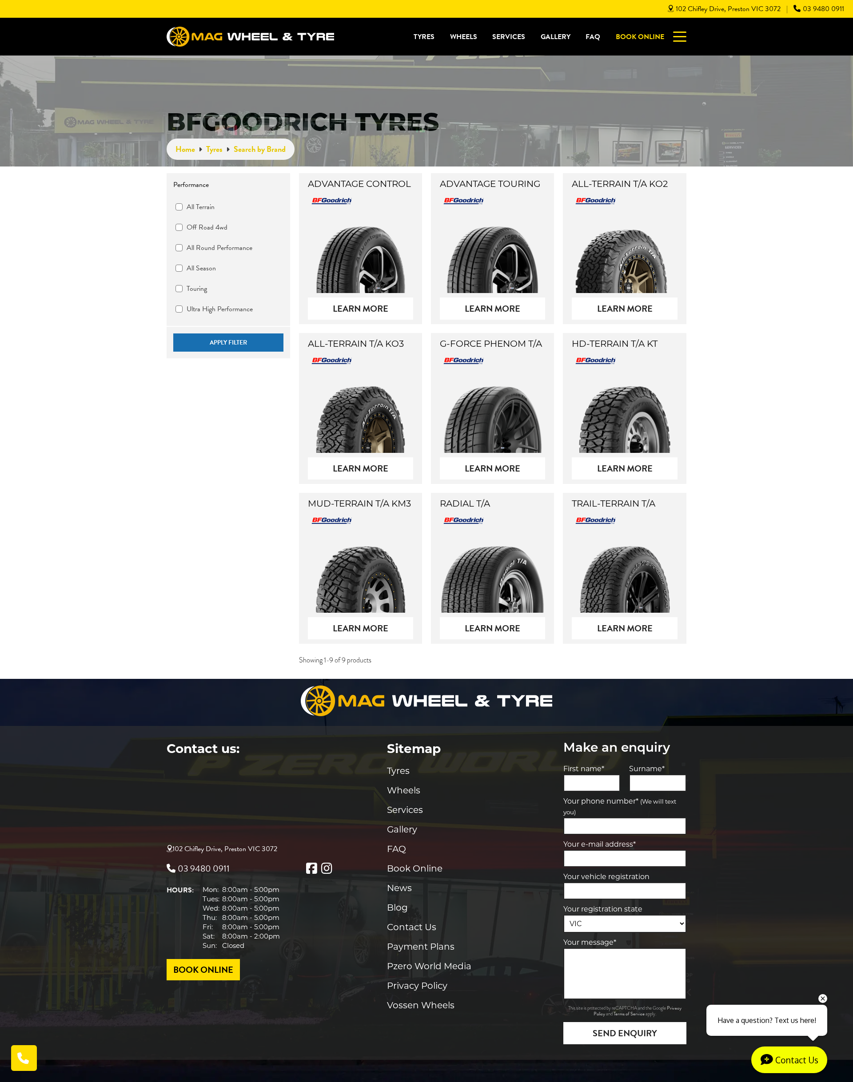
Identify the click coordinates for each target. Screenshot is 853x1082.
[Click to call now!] (24, 1058)
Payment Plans (420, 946)
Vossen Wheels (420, 1005)
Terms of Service (630, 1014)
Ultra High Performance (220, 309)
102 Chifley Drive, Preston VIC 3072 (728, 9)
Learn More (360, 308)
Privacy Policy (417, 985)
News (399, 888)
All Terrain (201, 207)
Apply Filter (228, 342)
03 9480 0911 (823, 9)
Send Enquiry (625, 1033)
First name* (583, 769)
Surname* (647, 769)
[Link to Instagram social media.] (326, 868)
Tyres (424, 37)
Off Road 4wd (207, 227)
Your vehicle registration (606, 876)
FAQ (593, 37)
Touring (197, 288)
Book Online (640, 37)
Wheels (463, 37)
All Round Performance (219, 247)
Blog (397, 907)
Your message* (589, 942)
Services (508, 37)
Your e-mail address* (599, 844)
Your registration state (602, 909)
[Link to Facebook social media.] (311, 868)
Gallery (555, 37)
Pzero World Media (429, 966)
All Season (201, 268)
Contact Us (411, 927)
